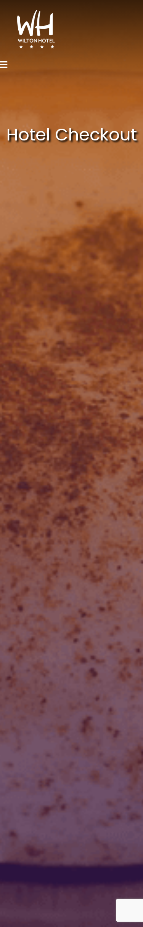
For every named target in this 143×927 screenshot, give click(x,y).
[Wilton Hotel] (28, 28)
